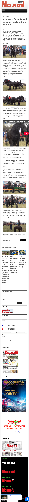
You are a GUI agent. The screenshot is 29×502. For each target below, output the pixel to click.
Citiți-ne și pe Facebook (7, 291)
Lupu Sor (14, 116)
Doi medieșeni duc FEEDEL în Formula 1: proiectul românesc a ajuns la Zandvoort (14, 265)
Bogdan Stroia (17, 112)
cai (12, 234)
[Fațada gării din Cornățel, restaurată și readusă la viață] (22, 253)
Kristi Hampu (5, 235)
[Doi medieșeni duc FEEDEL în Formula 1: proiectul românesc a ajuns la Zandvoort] (14, 253)
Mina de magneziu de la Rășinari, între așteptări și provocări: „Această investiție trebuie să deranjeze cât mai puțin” (5, 270)
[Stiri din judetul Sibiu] (13, 4)
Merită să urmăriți (6, 340)
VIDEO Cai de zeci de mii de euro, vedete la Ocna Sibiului (15, 22)
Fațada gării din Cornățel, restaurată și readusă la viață (22, 261)
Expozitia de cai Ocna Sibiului (19, 234)
